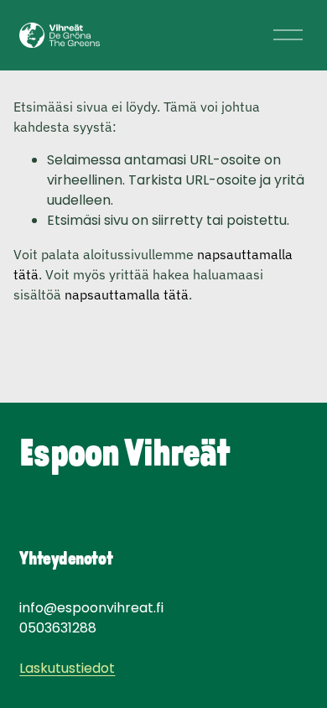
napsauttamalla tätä (127, 294)
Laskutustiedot (67, 668)
